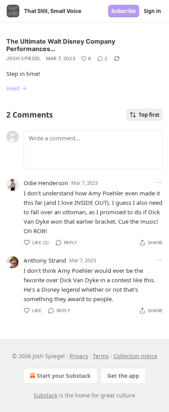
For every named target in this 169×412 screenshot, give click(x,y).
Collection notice (135, 356)
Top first (149, 114)
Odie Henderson (46, 183)
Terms (101, 356)
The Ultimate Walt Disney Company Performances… (60, 45)
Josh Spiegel (23, 58)
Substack (45, 395)
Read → (16, 88)
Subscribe (123, 11)
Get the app (123, 375)
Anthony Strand (45, 260)
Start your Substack (64, 375)
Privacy (79, 356)
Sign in (152, 11)
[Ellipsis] (158, 182)
